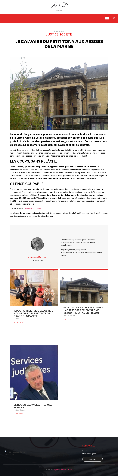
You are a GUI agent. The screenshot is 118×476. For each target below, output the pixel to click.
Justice (16, 319)
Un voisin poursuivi (33, 208)
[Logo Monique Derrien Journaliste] (18, 453)
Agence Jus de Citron (63, 470)
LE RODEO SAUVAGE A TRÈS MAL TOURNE (33, 406)
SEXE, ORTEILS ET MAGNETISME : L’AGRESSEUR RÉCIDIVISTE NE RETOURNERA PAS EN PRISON (83, 310)
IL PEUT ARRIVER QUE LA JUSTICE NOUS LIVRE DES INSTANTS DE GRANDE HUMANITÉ (33, 313)
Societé (72, 315)
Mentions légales (89, 454)
